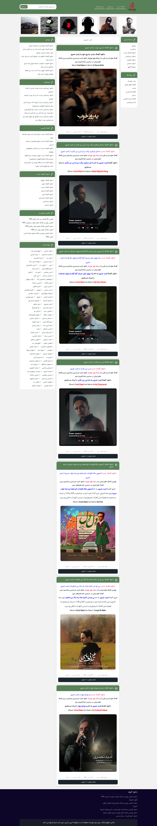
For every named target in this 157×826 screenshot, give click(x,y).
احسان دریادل (47, 276)
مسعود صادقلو (47, 364)
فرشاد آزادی (48, 297)
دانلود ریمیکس (130, 56)
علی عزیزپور (48, 304)
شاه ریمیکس (131, 102)
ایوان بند (42, 265)
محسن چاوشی (47, 375)
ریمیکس (110, 7)
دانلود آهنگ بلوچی (47, 180)
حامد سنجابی (47, 340)
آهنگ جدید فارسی (129, 99)
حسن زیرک (48, 336)
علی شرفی (36, 304)
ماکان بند (36, 382)
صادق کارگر (35, 308)
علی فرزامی (29, 297)
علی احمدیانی (47, 308)
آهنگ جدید (120, 7)
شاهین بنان (48, 311)
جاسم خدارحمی (47, 255)
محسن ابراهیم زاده (33, 371)
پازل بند (49, 258)
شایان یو (37, 311)
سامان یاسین (34, 318)
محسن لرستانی (47, 379)
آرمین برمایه (36, 283)
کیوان (38, 290)
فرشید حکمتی (33, 293)
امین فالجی (36, 286)
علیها (38, 297)
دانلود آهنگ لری (47, 194)
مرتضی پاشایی (47, 368)
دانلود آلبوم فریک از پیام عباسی (126, 816)
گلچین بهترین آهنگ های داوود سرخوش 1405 (37, 223)
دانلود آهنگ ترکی (47, 184)
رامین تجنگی (47, 329)
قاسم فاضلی (29, 290)
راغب (38, 329)
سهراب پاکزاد (47, 315)
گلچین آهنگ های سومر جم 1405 (42, 230)
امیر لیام (35, 269)
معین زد (49, 357)
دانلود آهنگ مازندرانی (46, 198)
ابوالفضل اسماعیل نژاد (44, 279)
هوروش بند (36, 343)
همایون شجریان (46, 347)
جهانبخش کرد (35, 251)
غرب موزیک (132, 81)
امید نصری (75, 54)
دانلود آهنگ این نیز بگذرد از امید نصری (99, 362)
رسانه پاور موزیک (94, 58)
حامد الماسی (37, 336)
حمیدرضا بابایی (47, 332)
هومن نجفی (48, 343)
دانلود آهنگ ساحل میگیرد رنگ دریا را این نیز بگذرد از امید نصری (89, 145)
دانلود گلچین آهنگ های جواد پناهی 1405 (39, 226)
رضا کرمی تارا (47, 325)
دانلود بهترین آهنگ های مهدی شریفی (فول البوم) (120, 813)
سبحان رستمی (47, 318)
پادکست (133, 49)
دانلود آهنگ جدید (98, 54)
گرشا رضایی (48, 386)
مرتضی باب (34, 364)
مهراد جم (41, 350)
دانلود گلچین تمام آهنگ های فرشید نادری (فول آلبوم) (118, 810)
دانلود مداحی (131, 63)
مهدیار (49, 350)
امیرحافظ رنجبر (47, 269)
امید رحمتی (48, 290)
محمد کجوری (34, 368)
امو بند (37, 272)
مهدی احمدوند (34, 354)
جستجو (23, 7)
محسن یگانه (34, 375)
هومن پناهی (35, 340)
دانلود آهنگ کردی (47, 191)
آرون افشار (48, 283)
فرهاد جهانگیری (46, 293)
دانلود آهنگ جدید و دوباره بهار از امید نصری (97, 688)
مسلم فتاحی (47, 361)
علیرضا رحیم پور (33, 301)
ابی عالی (36, 276)
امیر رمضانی (48, 272)
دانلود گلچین (131, 60)
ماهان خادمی (47, 382)
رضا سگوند (35, 322)
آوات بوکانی (29, 279)
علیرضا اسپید (47, 301)
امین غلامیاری (31, 265)
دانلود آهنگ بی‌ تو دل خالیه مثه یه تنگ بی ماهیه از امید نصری (89, 579)
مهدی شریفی (47, 354)
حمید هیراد (34, 332)
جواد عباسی (48, 251)
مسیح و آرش (37, 357)
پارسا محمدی (38, 258)
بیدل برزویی (47, 262)
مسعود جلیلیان (34, 361)
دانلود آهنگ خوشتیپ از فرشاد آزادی (41, 46)
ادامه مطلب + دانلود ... (88, 137)
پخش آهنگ (100, 7)
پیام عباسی (34, 255)
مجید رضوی (34, 379)
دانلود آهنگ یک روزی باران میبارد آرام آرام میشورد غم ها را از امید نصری (86, 251)
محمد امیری (48, 371)
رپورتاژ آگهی (132, 67)
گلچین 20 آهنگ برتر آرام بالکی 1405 (41, 219)
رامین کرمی (36, 325)
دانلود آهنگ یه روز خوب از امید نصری (99, 48)
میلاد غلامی (33, 347)
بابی (50, 265)
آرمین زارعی (48, 286)
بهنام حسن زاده (34, 262)
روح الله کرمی (47, 322)
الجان (30, 272)
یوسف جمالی (36, 386)
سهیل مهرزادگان (34, 315)
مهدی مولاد (30, 350)
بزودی (134, 46)
